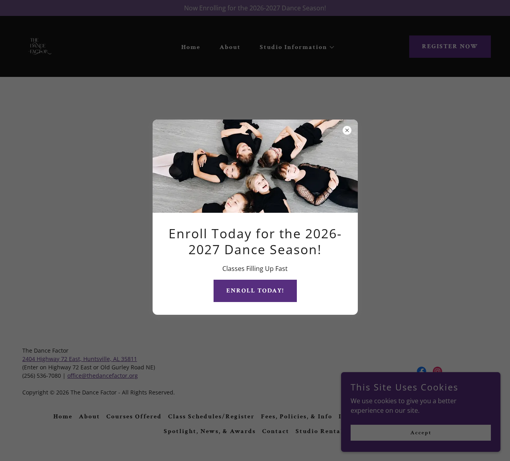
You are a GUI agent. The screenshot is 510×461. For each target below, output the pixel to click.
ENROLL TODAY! (255, 290)
